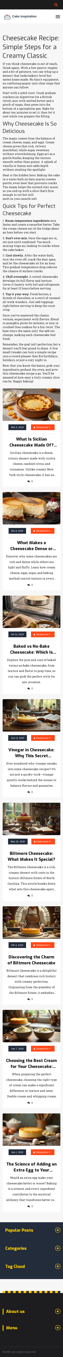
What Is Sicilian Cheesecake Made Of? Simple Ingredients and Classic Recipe (31, 442)
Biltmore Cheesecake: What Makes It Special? (31, 856)
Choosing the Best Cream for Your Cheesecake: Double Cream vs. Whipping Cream (31, 1064)
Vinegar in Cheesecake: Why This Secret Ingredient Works (31, 753)
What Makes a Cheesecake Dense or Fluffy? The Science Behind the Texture (31, 546)
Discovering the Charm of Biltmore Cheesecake (31, 960)
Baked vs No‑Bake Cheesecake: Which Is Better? (31, 649)
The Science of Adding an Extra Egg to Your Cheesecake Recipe (31, 1167)
